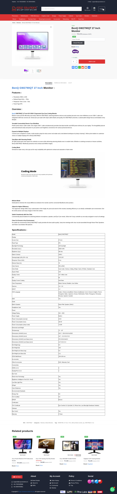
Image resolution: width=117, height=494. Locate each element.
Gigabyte (90, 464)
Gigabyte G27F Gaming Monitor (92, 458)
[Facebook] (93, 482)
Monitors (19, 22)
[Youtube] (100, 482)
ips (83, 422)
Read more (23, 469)
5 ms (93, 422)
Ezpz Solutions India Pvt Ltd (26, 491)
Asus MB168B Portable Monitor (68, 458)
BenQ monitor (78, 422)
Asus (17, 466)
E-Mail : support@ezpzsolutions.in (96, 1)
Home (13, 22)
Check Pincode (78, 42)
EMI (94, 10)
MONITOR (60, 422)
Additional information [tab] (60, 82)
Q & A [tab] (70, 82)
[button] (51, 27)
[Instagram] (90, 482)
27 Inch (66, 422)
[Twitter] (97, 482)
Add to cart (92, 61)
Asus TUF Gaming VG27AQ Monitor (45, 458)
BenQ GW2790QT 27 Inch (27, 87)
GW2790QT (88, 422)
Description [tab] (48, 82)
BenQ (77, 46)
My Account (87, 10)
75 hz (69, 422)
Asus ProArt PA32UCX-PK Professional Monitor (22, 459)
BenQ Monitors (49, 422)
